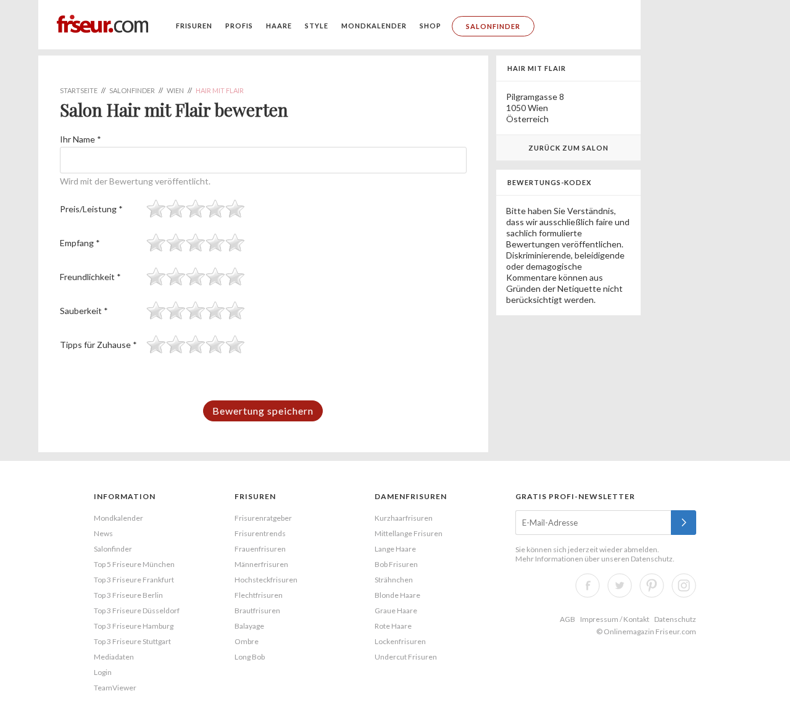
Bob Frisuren (396, 564)
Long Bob (250, 656)
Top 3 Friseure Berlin (128, 595)
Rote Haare (393, 626)
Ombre (247, 641)
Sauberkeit (84, 310)
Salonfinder (493, 26)
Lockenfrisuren (400, 641)
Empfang (80, 243)
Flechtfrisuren (259, 595)
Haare (279, 26)
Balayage (249, 626)
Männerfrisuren (261, 564)
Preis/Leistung (91, 209)
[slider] (195, 208)
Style (316, 26)
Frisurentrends (260, 533)
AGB (567, 619)
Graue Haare (396, 610)
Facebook (587, 585)
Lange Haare (395, 548)
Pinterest (651, 585)
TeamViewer (115, 687)
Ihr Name (80, 139)
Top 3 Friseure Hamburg (133, 626)
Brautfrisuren (257, 610)
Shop (430, 26)
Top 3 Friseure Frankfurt (134, 579)
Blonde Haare (397, 595)
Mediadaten (114, 656)
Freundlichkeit (90, 276)
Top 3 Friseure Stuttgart (132, 641)
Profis (239, 26)
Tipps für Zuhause (98, 344)
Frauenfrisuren (260, 548)
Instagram (684, 585)
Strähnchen (394, 579)
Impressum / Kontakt (614, 619)
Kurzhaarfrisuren (404, 518)
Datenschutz (652, 558)
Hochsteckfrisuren (266, 579)
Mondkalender (374, 26)
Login (103, 672)
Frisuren (194, 26)
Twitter (619, 585)
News (103, 533)
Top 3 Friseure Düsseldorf (137, 610)
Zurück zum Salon (568, 148)
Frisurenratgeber (263, 518)
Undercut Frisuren (406, 656)
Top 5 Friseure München (134, 564)
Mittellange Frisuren (409, 533)
